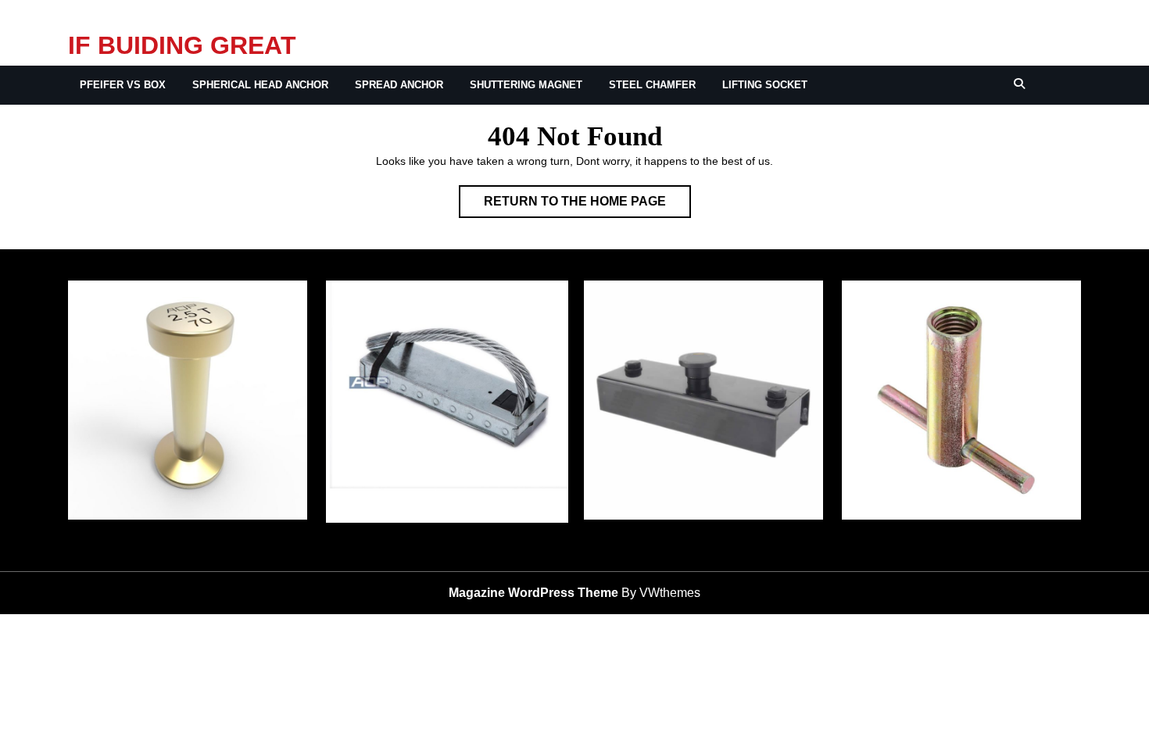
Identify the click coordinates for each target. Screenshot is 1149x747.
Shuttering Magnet (526, 85)
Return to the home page (587, 206)
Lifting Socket (764, 85)
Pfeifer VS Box (123, 85)
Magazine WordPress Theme (533, 592)
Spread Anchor (399, 85)
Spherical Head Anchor (260, 85)
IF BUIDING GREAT (182, 45)
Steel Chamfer (652, 85)
